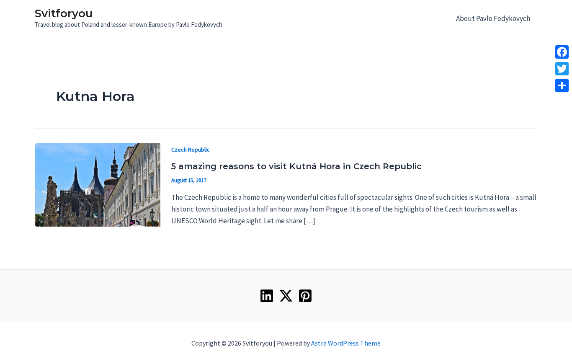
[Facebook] (562, 52)
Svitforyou (64, 13)
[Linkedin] (267, 296)
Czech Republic (190, 149)
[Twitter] (286, 296)
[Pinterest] (305, 296)
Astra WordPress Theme (346, 343)
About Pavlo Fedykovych (493, 18)
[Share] (562, 85)
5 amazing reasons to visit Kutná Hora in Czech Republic (296, 166)
